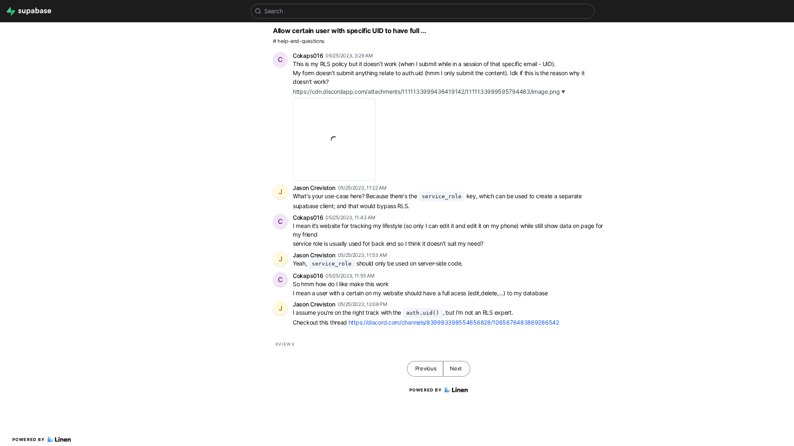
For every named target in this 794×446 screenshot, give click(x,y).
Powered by (28, 439)
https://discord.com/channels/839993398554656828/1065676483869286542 (454, 322)
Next (456, 368)
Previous (426, 368)
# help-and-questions (299, 41)
